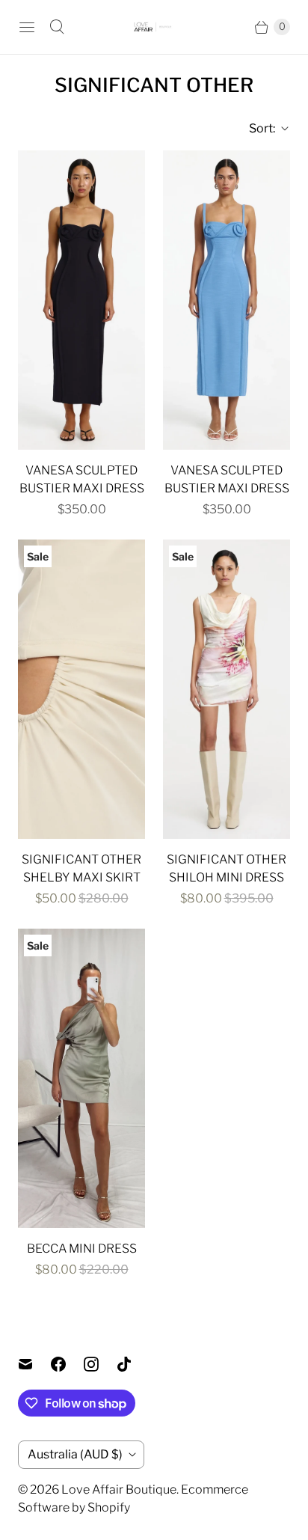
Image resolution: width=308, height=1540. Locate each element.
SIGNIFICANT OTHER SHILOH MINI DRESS (226, 868)
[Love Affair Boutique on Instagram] (100, 1364)
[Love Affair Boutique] (154, 27)
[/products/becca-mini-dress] (81, 1078)
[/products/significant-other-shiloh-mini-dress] (226, 689)
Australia (75, 1454)
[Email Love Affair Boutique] (34, 1364)
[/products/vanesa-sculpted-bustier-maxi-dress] (226, 300)
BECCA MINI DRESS (82, 1248)
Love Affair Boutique (118, 1489)
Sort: (257, 128)
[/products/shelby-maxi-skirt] (81, 689)
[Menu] (27, 27)
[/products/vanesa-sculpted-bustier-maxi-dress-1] (81, 300)
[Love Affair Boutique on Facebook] (67, 1364)
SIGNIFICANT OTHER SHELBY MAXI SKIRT (81, 868)
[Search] (57, 27)
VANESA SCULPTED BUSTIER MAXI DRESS (81, 479)
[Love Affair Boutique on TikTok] (133, 1364)
